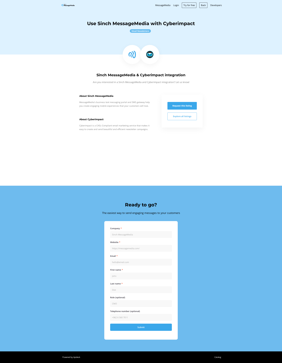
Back (203, 5)
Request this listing (182, 105)
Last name (115, 283)
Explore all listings (182, 116)
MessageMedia (162, 5)
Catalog (217, 357)
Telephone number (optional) (125, 311)
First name (115, 269)
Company (115, 228)
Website (114, 242)
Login (176, 5)
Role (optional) (117, 297)
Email (113, 256)
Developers (216, 5)
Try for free (189, 5)
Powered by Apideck (71, 357)
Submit (141, 327)
